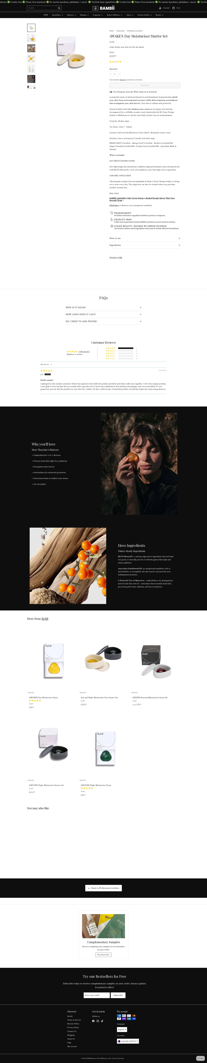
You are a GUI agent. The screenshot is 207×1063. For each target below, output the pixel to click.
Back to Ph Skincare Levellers (105, 888)
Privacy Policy (73, 1027)
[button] (116, 62)
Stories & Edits (144, 15)
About (129, 15)
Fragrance (97, 15)
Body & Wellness (113, 15)
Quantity (113, 69)
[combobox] (44, 8)
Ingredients (115, 245)
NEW (46, 15)
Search (70, 1016)
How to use (115, 238)
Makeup (83, 15)
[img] (47, 371)
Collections (120, 31)
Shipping (123, 80)
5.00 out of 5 (84, 351)
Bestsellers (56, 15)
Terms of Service (74, 1020)
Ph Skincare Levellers (135, 31)
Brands (159, 15)
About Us (71, 1039)
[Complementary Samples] (103, 926)
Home (112, 31)
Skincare (70, 15)
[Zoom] (69, 56)
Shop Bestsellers (103, 955)
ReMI (112, 42)
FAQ (69, 1042)
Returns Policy (73, 1024)
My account (72, 1046)
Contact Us (71, 1031)
